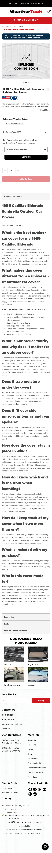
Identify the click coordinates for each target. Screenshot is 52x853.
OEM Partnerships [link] (35, 772)
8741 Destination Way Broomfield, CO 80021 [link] (11, 749)
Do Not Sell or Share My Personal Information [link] (25, 829)
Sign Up (41, 700)
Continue (26, 157)
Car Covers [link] (18, 26)
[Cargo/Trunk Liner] (38, 654)
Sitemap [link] (8, 833)
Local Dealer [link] (7, 788)
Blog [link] (30, 754)
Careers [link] (31, 749)
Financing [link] (32, 744)
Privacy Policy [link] (27, 822)
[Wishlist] (48, 89)
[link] (3, 26)
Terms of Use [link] (13, 822)
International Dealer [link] (10, 792)
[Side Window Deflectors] (14, 674)
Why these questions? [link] (15, 123)
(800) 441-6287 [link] (8, 715)
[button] (23, 82)
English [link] (22, 805)
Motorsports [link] (33, 758)
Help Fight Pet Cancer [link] (37, 767)
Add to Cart (26, 178)
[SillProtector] (14, 654)
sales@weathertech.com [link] (12, 724)
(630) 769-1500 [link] (8, 719)
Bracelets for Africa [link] (36, 763)
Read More (45, 110)
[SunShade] (38, 674)
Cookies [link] (18, 833)
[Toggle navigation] (4, 12)
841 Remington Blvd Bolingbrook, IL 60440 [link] (11, 742)
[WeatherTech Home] (26, 11)
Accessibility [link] (24, 826)
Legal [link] (38, 822)
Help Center (7, 728)
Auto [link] (8, 26)
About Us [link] (32, 740)
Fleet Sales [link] (32, 777)
